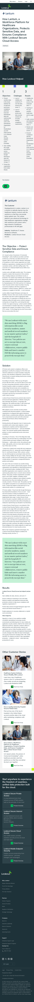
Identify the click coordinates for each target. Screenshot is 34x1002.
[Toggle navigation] (28, 6)
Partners (20, 1)
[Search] (31, 1)
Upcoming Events (6, 932)
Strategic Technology (7, 912)
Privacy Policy (9, 970)
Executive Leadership (7, 923)
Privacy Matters (6, 889)
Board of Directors (6, 926)
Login (26, 1)
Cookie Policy (18, 970)
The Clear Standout (6, 891)
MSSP (3, 906)
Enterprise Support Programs (9, 943)
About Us (4, 921)
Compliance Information (8, 978)
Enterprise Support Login (8, 940)
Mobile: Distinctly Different (8, 883)
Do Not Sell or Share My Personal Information (13, 975)
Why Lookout (13, 1)
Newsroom (4, 929)
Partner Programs (6, 901)
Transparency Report (7, 972)
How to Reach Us (6, 948)
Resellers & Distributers (7, 909)
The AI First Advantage (7, 886)
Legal (3, 970)
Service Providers (6, 903)
